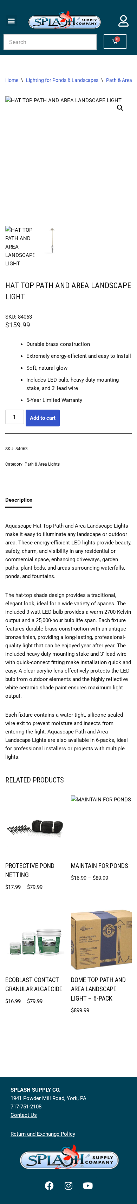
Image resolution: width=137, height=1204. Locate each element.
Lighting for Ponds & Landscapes (62, 80)
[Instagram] (68, 1185)
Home (11, 80)
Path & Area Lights (42, 464)
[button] (11, 20)
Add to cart (43, 418)
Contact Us (24, 1115)
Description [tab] (18, 500)
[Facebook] (49, 1185)
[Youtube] (88, 1185)
